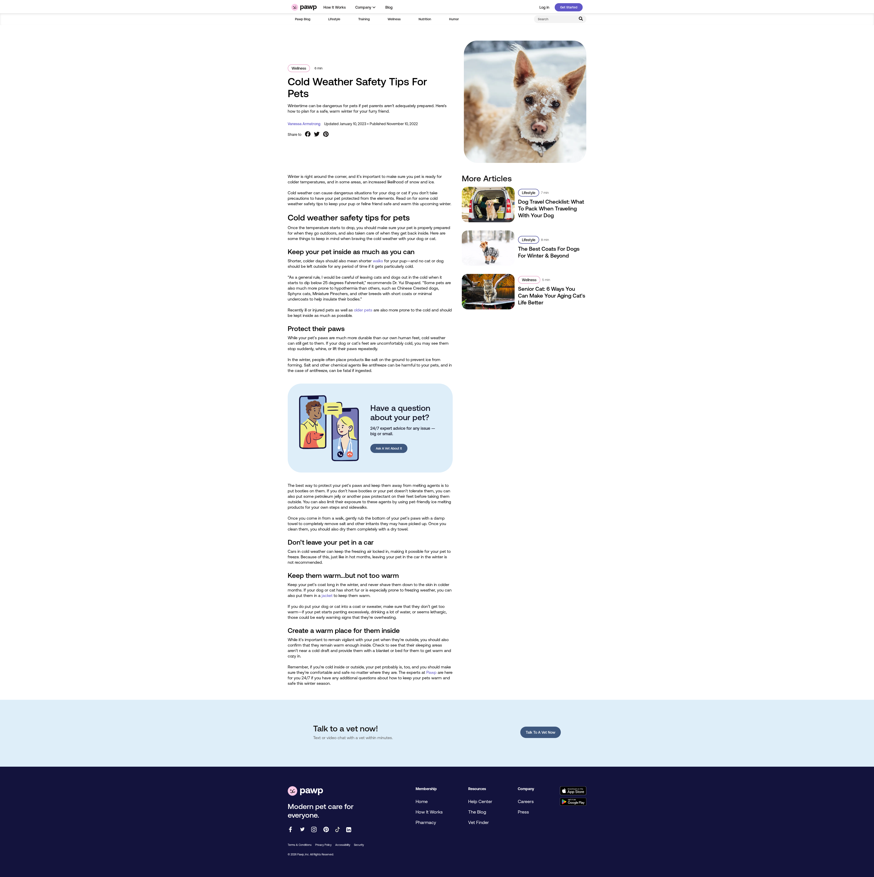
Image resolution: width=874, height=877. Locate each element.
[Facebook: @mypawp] (290, 829)
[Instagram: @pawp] (314, 829)
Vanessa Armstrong (304, 124)
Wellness (394, 19)
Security (359, 845)
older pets (363, 310)
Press (523, 811)
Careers (526, 801)
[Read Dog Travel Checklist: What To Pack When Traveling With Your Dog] (488, 204)
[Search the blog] (580, 19)
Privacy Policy (323, 845)
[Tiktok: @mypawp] (337, 829)
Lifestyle (334, 19)
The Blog (477, 811)
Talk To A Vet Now (540, 732)
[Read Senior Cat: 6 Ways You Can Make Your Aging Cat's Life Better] (488, 291)
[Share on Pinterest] (325, 134)
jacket (327, 595)
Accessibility (342, 845)
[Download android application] (573, 802)
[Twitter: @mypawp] (302, 829)
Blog (389, 7)
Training (364, 19)
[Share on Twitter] (316, 134)
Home (422, 801)
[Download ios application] (573, 791)
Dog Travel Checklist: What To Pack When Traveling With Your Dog (551, 208)
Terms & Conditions (300, 845)
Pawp (431, 672)
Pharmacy (426, 822)
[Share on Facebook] (307, 134)
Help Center (480, 801)
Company (363, 7)
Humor (454, 19)
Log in (544, 7)
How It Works (334, 7)
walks (378, 260)
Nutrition (425, 19)
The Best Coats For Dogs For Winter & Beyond (548, 252)
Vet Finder (478, 822)
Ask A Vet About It (389, 448)
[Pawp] (304, 7)
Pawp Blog (302, 19)
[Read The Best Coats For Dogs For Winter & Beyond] (488, 248)
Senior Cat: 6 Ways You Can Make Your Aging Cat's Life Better (551, 296)
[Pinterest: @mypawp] (326, 829)
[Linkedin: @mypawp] (348, 830)
